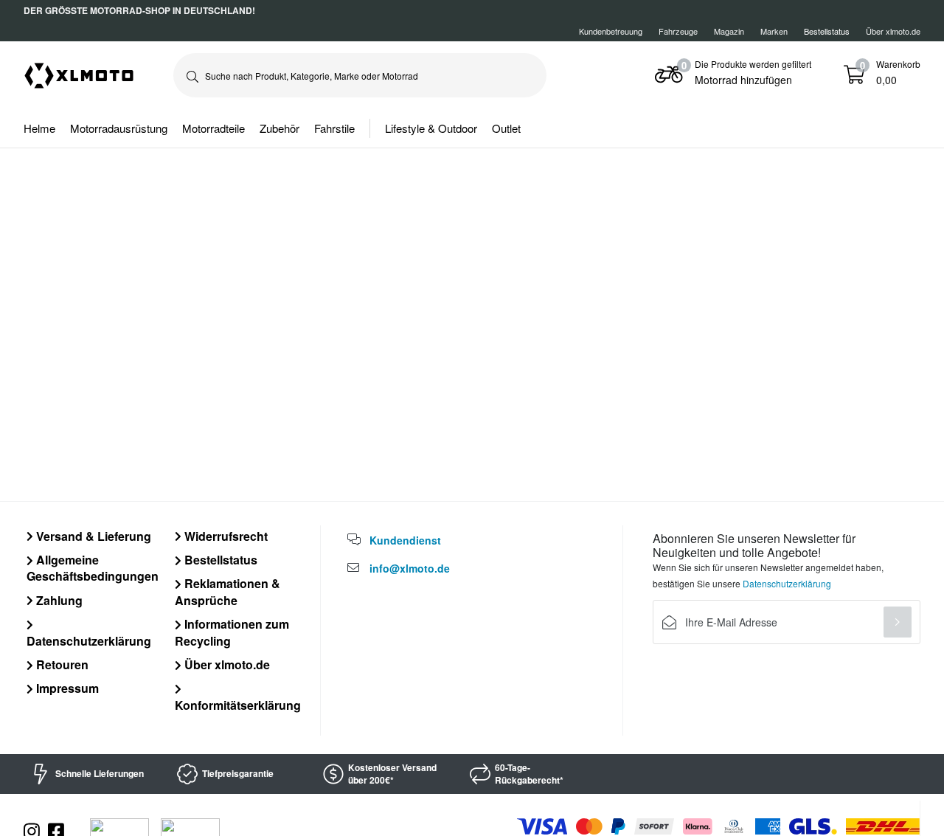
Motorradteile (213, 128)
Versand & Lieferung (92, 536)
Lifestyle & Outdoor (431, 128)
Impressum (66, 688)
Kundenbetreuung (610, 31)
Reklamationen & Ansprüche (227, 591)
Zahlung (58, 600)
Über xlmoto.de (893, 31)
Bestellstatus (219, 559)
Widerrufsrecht (224, 536)
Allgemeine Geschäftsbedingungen (93, 567)
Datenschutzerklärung (89, 640)
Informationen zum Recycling (232, 632)
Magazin (729, 31)
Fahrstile (334, 128)
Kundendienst (405, 540)
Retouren (60, 664)
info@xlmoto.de (409, 568)
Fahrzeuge (678, 31)
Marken (774, 31)
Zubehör (279, 128)
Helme (39, 128)
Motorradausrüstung (118, 128)
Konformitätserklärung (238, 705)
